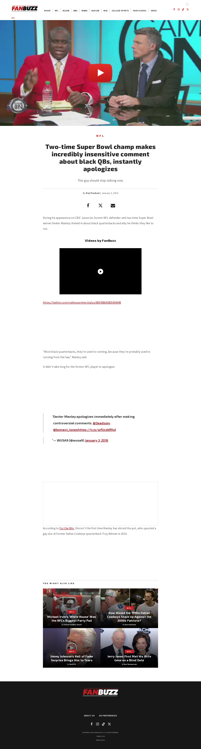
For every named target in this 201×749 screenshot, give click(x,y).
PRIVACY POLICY (100, 740)
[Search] (187, 4)
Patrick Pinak (130, 625)
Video (154, 10)
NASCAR (95, 10)
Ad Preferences (108, 715)
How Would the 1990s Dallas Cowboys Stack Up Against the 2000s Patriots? (129, 616)
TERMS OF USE (100, 736)
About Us (89, 715)
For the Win (66, 528)
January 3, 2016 (96, 440)
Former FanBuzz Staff (73, 625)
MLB (105, 10)
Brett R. (73, 664)
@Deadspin (101, 423)
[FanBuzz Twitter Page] (187, 9)
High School (140, 10)
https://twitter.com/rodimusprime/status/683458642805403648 (82, 302)
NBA (75, 10)
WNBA (84, 10)
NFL (57, 10)
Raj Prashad (93, 193)
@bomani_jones (65, 430)
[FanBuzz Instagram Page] (178, 9)
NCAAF (47, 10)
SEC (129, 651)
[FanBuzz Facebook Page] (174, 9)
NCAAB (66, 10)
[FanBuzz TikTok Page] (183, 9)
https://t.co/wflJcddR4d (97, 430)
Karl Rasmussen (130, 664)
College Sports (120, 10)
